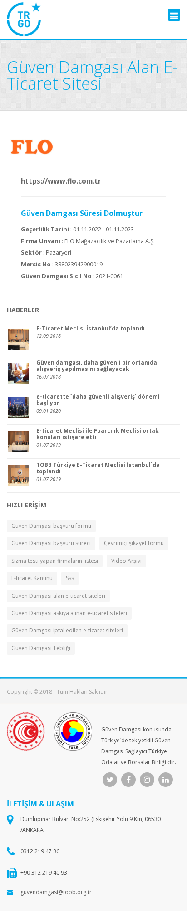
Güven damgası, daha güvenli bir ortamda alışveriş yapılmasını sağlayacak (96, 366)
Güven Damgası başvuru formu (51, 526)
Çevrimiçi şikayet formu (134, 543)
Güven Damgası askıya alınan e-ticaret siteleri (69, 613)
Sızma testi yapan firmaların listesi (54, 561)
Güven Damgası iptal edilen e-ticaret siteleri (67, 630)
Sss (70, 578)
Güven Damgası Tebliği (40, 648)
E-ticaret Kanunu (32, 578)
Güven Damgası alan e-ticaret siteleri (58, 596)
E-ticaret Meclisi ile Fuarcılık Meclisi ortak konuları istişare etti (97, 434)
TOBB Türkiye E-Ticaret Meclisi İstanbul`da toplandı (98, 468)
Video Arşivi (126, 561)
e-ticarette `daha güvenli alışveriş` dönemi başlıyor (98, 400)
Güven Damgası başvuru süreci (51, 543)
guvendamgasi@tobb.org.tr (56, 892)
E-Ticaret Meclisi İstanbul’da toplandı (90, 328)
